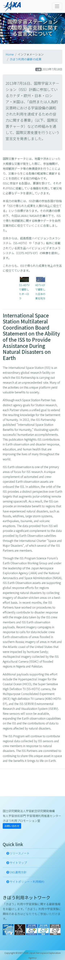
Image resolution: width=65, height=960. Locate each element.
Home (10, 54)
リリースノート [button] (20, 853)
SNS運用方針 (18, 872)
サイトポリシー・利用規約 (27, 881)
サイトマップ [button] (18, 862)
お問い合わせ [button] (12, 826)
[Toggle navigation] (57, 6)
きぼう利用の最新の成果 (25, 59)
